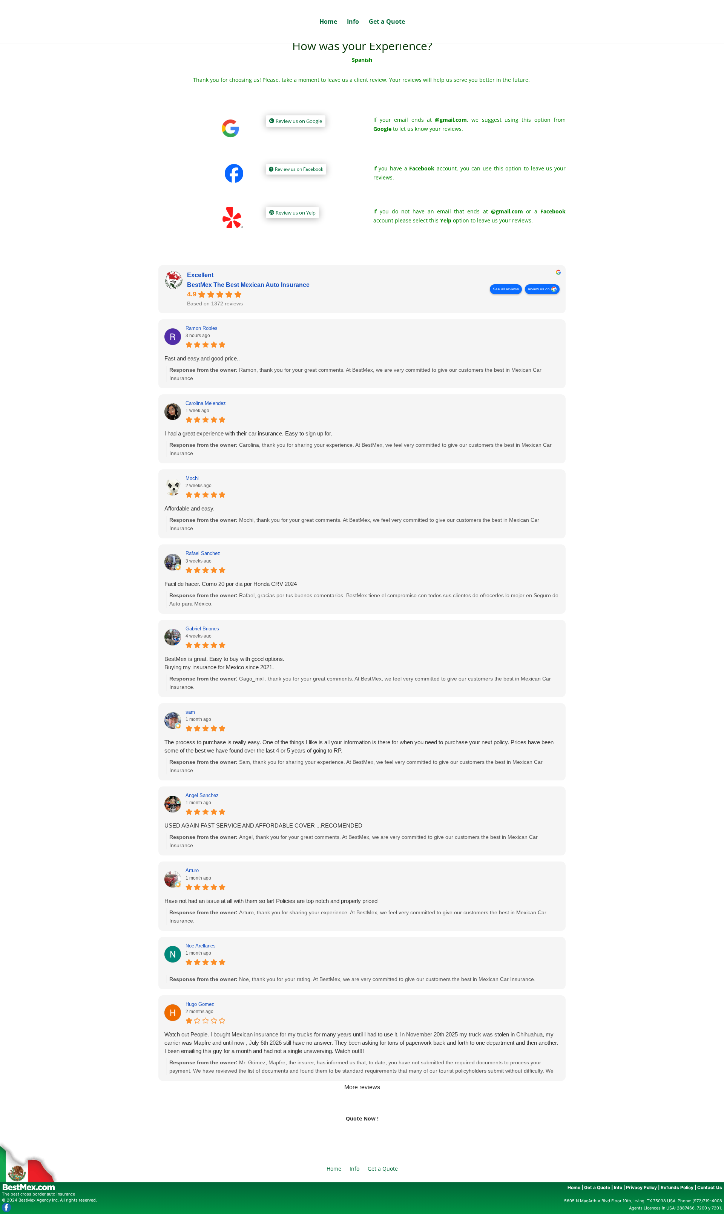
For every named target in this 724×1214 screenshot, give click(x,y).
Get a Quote (387, 22)
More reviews (362, 1087)
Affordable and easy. (189, 508)
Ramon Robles (202, 328)
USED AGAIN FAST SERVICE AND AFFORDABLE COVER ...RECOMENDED (263, 825)
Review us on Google (299, 121)
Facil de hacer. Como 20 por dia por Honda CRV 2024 (230, 584)
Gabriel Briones (202, 629)
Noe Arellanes (201, 946)
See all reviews (506, 289)
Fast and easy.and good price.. (202, 358)
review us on (539, 289)
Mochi (192, 478)
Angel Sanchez (202, 795)
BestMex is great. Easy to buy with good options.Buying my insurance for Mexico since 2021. (224, 663)
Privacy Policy (641, 1187)
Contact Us (709, 1187)
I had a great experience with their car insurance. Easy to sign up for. (248, 433)
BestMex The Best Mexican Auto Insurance (248, 285)
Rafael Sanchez (203, 553)
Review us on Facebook (299, 169)
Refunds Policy (677, 1187)
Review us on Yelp (296, 212)
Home (328, 22)
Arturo (192, 870)
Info (353, 22)
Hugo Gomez (200, 1004)
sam (190, 712)
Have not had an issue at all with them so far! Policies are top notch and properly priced (270, 901)
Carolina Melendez (206, 403)
